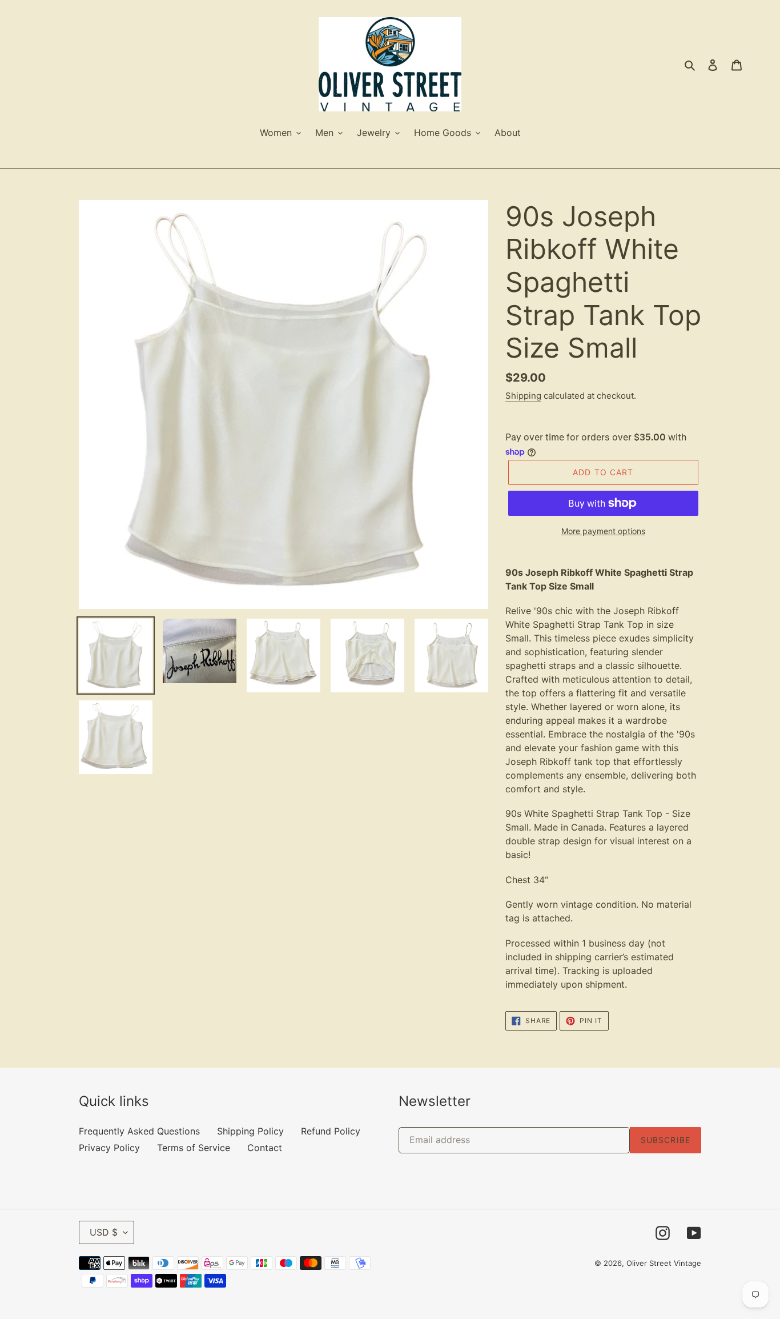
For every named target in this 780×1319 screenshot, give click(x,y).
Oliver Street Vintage (663, 1263)
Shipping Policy (250, 1131)
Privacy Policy (109, 1147)
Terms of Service (193, 1147)
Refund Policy (330, 1131)
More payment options (603, 531)
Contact (264, 1147)
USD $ (104, 1232)
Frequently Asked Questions (139, 1131)
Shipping (523, 395)
